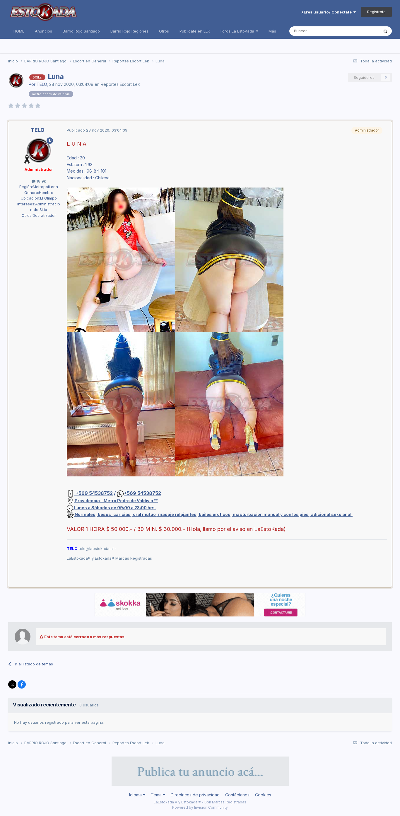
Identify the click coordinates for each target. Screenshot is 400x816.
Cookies (263, 794)
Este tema (362, 31)
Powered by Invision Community (200, 807)
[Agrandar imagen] (121, 259)
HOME (18, 31)
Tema (157, 794)
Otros (164, 31)
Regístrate (376, 11)
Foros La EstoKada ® (239, 31)
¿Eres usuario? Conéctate (327, 12)
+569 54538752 (93, 493)
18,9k (40, 181)
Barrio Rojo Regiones (129, 31)
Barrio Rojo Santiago (81, 31)
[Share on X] (12, 684)
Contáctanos (237, 794)
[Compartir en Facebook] (22, 684)
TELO (42, 84)
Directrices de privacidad (195, 794)
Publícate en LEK (195, 31)
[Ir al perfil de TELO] (16, 80)
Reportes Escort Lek (120, 84)
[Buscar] (385, 31)
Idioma (136, 794)
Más (272, 31)
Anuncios (43, 31)
